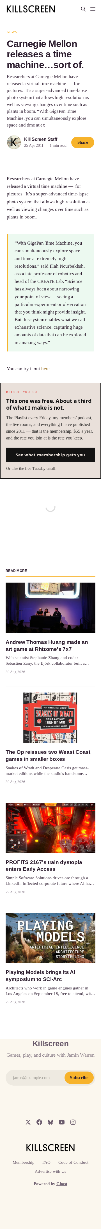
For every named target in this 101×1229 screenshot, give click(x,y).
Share (82, 142)
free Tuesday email (40, 468)
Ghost (61, 1183)
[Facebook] (39, 1122)
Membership (24, 1162)
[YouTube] (62, 1122)
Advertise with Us (50, 1171)
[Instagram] (73, 1122)
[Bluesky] (50, 1122)
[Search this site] (83, 8)
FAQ (46, 1162)
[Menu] (92, 8)
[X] (28, 1122)
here (45, 368)
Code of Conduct (73, 1162)
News (12, 32)
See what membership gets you (50, 454)
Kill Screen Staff (40, 139)
